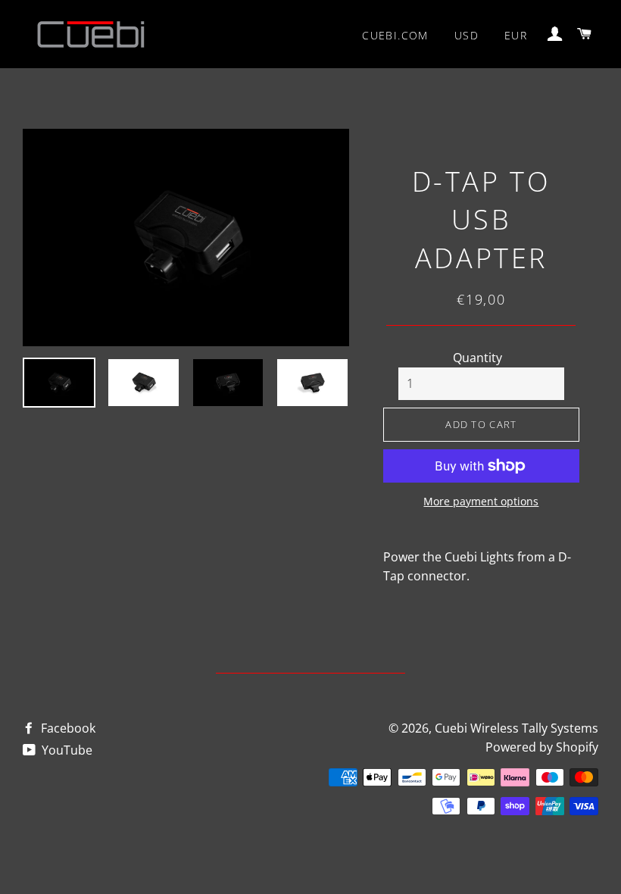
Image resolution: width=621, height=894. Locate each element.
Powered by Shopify (541, 747)
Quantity (477, 357)
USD (466, 35)
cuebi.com (395, 35)
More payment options (480, 501)
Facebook (66, 728)
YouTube (65, 750)
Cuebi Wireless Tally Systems (516, 728)
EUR (515, 35)
